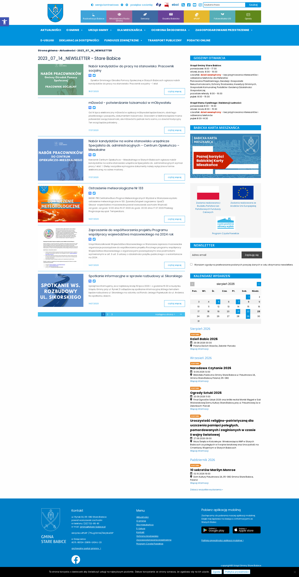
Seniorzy (145, 18)
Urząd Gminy (98, 30)
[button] (4, 21)
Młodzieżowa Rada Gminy (119, 19)
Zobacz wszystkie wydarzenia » (206, 489)
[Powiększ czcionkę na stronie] (128, 5)
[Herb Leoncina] (55, 13)
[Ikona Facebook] (189, 5)
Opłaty (248, 18)
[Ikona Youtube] (194, 5)
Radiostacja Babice (93, 18)
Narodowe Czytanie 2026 (210, 368)
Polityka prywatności (237, 571)
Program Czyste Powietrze (149, 543)
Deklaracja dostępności (79, 40)
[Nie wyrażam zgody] (294, 572)
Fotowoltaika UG (222, 18)
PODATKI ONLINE (198, 40)
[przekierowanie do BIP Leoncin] (167, 5)
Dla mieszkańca (144, 524)
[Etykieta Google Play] (215, 529)
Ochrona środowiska (168, 30)
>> (181, 314)
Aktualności (50, 30)
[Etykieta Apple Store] (247, 529)
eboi (175, 4)
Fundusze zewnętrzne (121, 40)
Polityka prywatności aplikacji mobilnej (222, 540)
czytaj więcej (174, 91)
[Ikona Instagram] (200, 5)
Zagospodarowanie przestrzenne (222, 30)
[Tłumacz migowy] (158, 4)
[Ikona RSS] (183, 5)
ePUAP (197, 18)
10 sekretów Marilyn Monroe (212, 470)
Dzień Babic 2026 (204, 339)
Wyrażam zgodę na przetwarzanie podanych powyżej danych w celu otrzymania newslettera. (227, 264)
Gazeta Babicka (170, 18)
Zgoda (216, 571)
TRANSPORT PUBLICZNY (165, 40)
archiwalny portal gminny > (86, 548)
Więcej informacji (199, 348)
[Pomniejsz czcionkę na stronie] (123, 5)
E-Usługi (47, 40)
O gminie (72, 30)
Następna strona (164, 314)
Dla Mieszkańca (129, 30)
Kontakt (140, 532)
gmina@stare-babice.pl (93, 526)
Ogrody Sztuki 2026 (206, 393)
